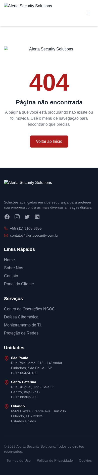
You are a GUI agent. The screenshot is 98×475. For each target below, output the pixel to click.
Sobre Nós (13, 268)
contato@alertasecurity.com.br (34, 235)
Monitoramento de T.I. (23, 325)
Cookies (85, 460)
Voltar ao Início (49, 141)
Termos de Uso (19, 460)
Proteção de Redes (21, 333)
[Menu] (89, 13)
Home (9, 260)
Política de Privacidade (55, 460)
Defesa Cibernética (21, 317)
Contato (11, 276)
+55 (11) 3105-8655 (26, 228)
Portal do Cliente (19, 284)
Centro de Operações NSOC (29, 309)
